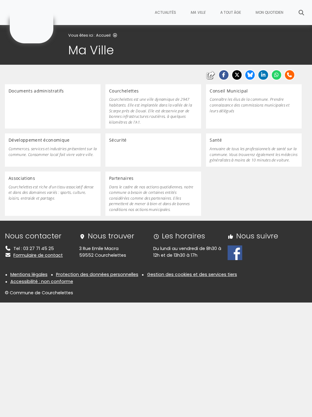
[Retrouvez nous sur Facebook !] (235, 252)
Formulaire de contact (38, 255)
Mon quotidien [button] (269, 12)
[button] (223, 75)
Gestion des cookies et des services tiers (192, 274)
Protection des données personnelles (97, 274)
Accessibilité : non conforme (41, 281)
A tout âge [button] (230, 12)
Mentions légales (29, 274)
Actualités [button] (165, 12)
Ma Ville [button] (198, 12)
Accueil (103, 35)
